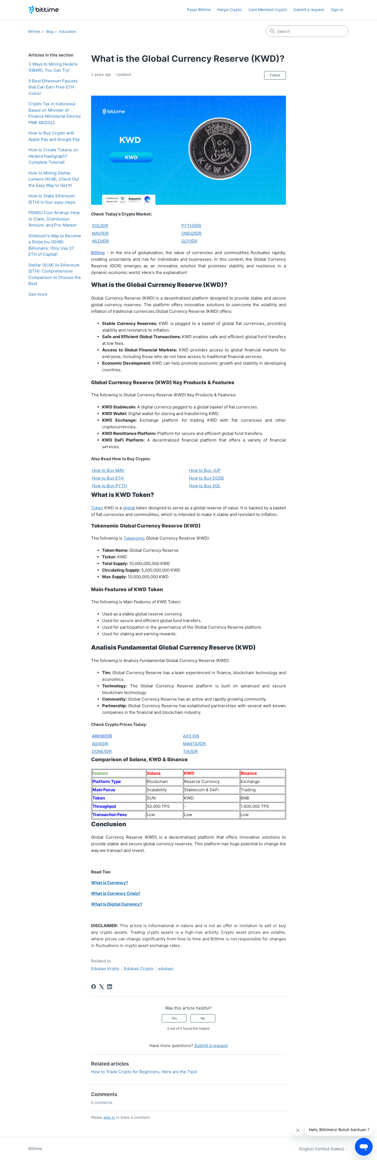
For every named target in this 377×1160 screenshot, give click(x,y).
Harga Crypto (229, 9)
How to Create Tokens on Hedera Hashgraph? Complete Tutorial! (53, 156)
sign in (109, 1117)
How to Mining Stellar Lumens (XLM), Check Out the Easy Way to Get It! (53, 179)
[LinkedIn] (109, 986)
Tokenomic (134, 538)
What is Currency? (109, 882)
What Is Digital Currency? (116, 904)
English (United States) (322, 1148)
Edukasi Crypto (138, 968)
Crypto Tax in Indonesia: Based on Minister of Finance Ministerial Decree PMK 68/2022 (54, 113)
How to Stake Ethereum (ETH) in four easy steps (51, 199)
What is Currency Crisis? (115, 893)
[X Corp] (101, 986)
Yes (174, 1018)
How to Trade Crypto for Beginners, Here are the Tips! (144, 1071)
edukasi (165, 968)
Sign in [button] (337, 9)
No (203, 1018)
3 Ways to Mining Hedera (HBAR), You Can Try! (52, 67)
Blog (50, 31)
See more (37, 294)
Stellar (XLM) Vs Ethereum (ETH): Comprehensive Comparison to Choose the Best (54, 274)
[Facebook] (93, 986)
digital (129, 507)
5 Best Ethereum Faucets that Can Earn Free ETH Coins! (53, 87)
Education (67, 31)
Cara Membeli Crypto (267, 9)
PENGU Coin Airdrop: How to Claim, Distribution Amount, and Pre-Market (54, 219)
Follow (275, 75)
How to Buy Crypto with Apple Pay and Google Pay (54, 136)
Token (97, 507)
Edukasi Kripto (105, 968)
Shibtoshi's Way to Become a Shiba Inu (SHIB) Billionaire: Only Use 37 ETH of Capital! (54, 245)
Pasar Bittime (199, 9)
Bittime (34, 31)
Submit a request (308, 9)
